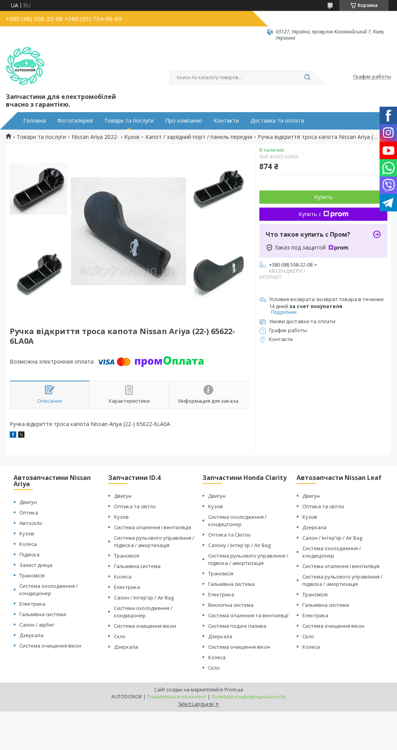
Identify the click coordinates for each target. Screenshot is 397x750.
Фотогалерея (75, 120)
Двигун (28, 502)
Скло (120, 636)
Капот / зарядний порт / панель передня (198, 136)
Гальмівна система (42, 614)
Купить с (310, 214)
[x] (21, 435)
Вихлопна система (231, 604)
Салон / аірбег (36, 624)
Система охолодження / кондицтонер (237, 520)
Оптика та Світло (229, 534)
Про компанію (183, 120)
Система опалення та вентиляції (248, 615)
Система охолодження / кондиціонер (48, 589)
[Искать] (307, 78)
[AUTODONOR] (25, 66)
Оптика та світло (135, 506)
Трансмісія (32, 575)
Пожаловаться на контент (176, 696)
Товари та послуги (129, 120)
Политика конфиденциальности (248, 696)
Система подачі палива (237, 625)
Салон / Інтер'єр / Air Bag (144, 597)
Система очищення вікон (50, 645)
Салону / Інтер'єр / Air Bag (239, 545)
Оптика (28, 512)
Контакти (226, 120)
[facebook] (13, 435)
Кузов (132, 136)
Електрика (32, 603)
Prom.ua (233, 689)
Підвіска (29, 554)
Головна (34, 120)
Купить (323, 197)
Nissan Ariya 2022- (95, 136)
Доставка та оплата (277, 120)
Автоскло (30, 523)
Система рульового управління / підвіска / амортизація (154, 541)
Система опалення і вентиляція (152, 527)
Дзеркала (31, 635)
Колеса (28, 543)
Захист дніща (35, 564)
